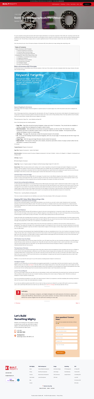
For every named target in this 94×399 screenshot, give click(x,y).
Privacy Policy (60, 395)
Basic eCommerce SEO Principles (24, 49)
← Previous (17, 303)
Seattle (48, 388)
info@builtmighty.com (9, 375)
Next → (78, 303)
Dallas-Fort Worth (42, 388)
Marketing (32, 21)
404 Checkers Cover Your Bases (25, 59)
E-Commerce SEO (77, 380)
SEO (36, 21)
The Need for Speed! (22, 62)
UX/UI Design (56, 371)
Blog (30, 380)
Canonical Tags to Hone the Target (25, 52)
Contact (31, 382)
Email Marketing (67, 371)
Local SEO (76, 377)
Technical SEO (77, 371)
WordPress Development (42, 371)
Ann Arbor (53, 388)
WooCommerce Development (43, 374)
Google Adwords (67, 374)
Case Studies (32, 377)
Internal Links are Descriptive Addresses (26, 53)
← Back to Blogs (17, 14)
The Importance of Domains (24, 61)
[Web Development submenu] (60, 4)
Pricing (31, 371)
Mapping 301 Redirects (23, 58)
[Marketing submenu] (65, 4)
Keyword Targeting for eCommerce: (25, 50)
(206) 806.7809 (8, 372)
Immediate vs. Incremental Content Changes (27, 56)
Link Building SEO (77, 374)
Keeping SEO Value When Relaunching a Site (26, 55)
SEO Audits (76, 382)
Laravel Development (42, 377)
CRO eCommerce (57, 374)
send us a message (51, 284)
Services (31, 374)
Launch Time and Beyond (23, 64)
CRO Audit (55, 377)
